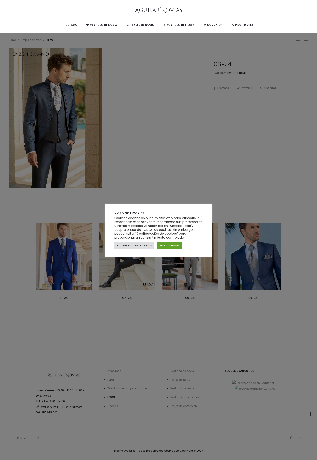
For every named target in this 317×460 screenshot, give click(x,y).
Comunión (215, 25)
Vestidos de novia (103, 25)
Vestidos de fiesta (181, 25)
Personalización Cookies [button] (134, 245)
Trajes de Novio (142, 25)
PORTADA (70, 25)
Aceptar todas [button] (169, 245)
